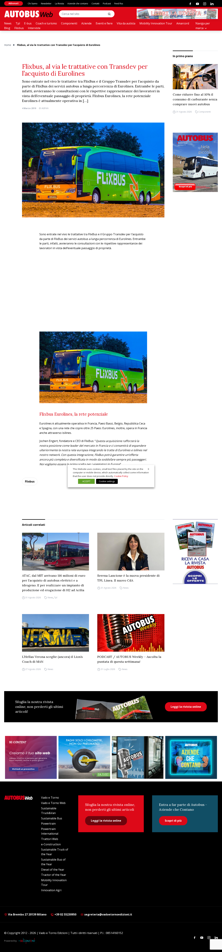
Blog (7, 28)
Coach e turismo (46, 23)
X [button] (148, 468)
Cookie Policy (121, 476)
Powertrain (48, 823)
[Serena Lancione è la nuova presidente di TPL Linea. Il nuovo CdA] (130, 551)
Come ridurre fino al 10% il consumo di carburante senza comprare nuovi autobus (195, 99)
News (7, 23)
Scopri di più (173, 821)
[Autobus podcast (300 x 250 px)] (138, 757)
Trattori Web (49, 839)
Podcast (107, 3)
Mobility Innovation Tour (155, 23)
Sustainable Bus (51, 818)
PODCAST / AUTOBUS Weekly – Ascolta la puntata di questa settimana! (129, 659)
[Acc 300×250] (191, 757)
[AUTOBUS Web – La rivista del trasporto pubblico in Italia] (28, 13)
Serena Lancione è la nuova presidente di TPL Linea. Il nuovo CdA (128, 578)
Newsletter (46, 3)
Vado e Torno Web (53, 803)
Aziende (86, 23)
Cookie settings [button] (107, 481)
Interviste (34, 28)
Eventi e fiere (104, 23)
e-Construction (51, 844)
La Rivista (59, 3)
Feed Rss (118, 3)
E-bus (28, 23)
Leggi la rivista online (186, 707)
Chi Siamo (32, 3)
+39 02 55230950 (65, 914)
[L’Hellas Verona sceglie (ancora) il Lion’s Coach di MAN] (55, 633)
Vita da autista (126, 23)
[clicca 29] (177, 14)
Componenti (69, 23)
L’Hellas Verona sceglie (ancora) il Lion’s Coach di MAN (52, 659)
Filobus (19, 28)
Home (7, 45)
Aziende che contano (77, 3)
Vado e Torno (50, 797)
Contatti (95, 3)
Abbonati (13, 3)
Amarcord (182, 23)
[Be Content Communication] (28, 941)
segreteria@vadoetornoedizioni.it (108, 914)
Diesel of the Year (52, 869)
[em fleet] (84, 757)
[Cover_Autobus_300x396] (195, 162)
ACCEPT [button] (86, 481)
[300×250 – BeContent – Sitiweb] (31, 757)
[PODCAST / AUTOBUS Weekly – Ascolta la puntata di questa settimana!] (130, 633)
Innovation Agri (51, 890)
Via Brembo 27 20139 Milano (26, 914)
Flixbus (30, 481)
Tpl (18, 23)
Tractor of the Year (53, 875)
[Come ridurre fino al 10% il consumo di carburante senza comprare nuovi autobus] (195, 76)
